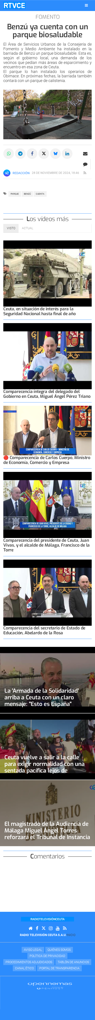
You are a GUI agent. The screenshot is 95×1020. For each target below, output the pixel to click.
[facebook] (37, 928)
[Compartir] (8, 153)
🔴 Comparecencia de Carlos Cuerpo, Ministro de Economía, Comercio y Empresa (46, 460)
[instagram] (51, 928)
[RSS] (64, 928)
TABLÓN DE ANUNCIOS (73, 962)
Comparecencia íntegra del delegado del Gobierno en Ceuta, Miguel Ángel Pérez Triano (47, 394)
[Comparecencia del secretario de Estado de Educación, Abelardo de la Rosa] (47, 593)
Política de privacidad (47, 956)
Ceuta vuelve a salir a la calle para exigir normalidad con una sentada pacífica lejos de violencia (44, 767)
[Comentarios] (85, 164)
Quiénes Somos (59, 949)
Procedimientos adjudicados (29, 962)
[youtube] (58, 928)
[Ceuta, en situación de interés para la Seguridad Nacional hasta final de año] (47, 273)
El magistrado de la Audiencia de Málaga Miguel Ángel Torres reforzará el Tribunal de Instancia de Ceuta (47, 833)
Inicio (70, 935)
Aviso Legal (33, 949)
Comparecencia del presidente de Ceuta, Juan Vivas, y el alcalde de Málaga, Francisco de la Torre (46, 545)
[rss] (84, 173)
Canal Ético (24, 968)
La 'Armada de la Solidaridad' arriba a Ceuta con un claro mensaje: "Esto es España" (41, 697)
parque (15, 194)
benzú (27, 194)
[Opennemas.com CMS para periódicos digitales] (50, 986)
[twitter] (44, 928)
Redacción (21, 173)
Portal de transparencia (59, 968)
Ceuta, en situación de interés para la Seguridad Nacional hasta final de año (39, 311)
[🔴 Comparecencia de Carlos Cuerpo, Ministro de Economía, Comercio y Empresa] (47, 430)
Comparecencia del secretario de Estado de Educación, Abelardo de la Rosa (44, 630)
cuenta (40, 194)
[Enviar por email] (85, 153)
